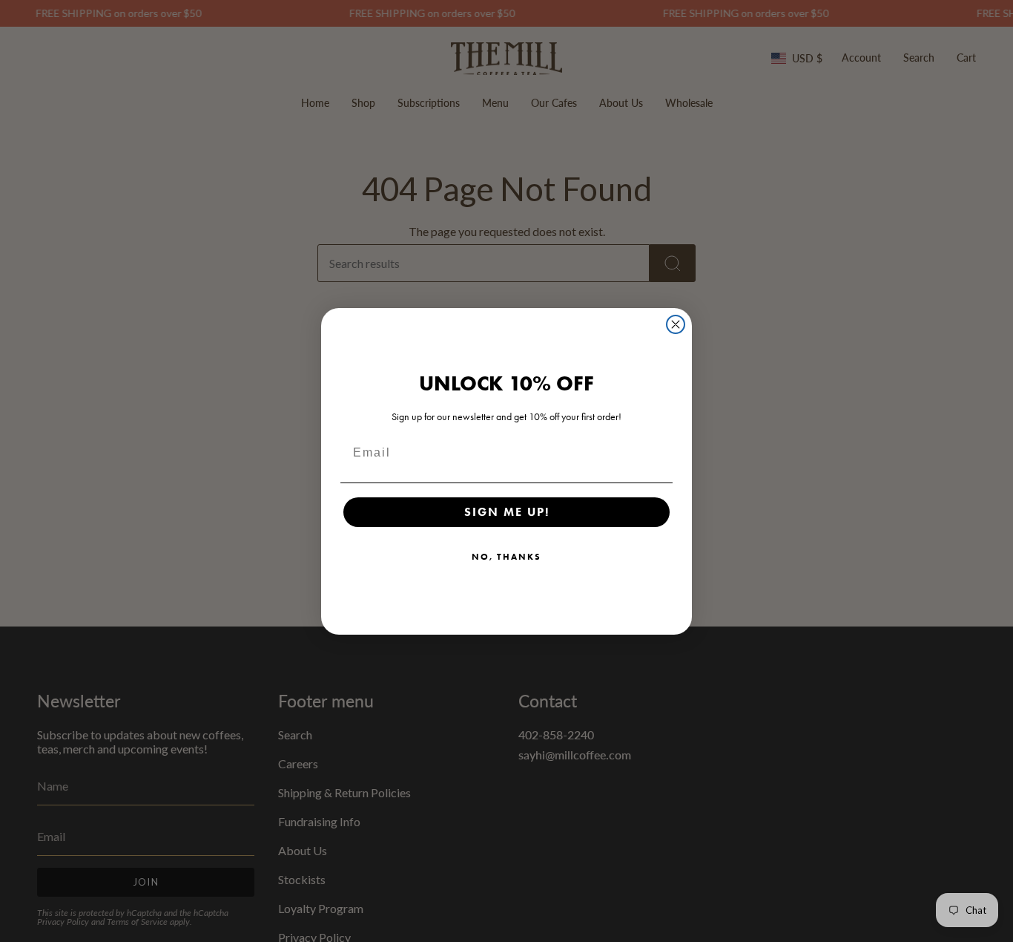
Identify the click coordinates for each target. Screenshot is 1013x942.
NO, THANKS (506, 556)
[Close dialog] (675, 324)
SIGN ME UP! (507, 512)
